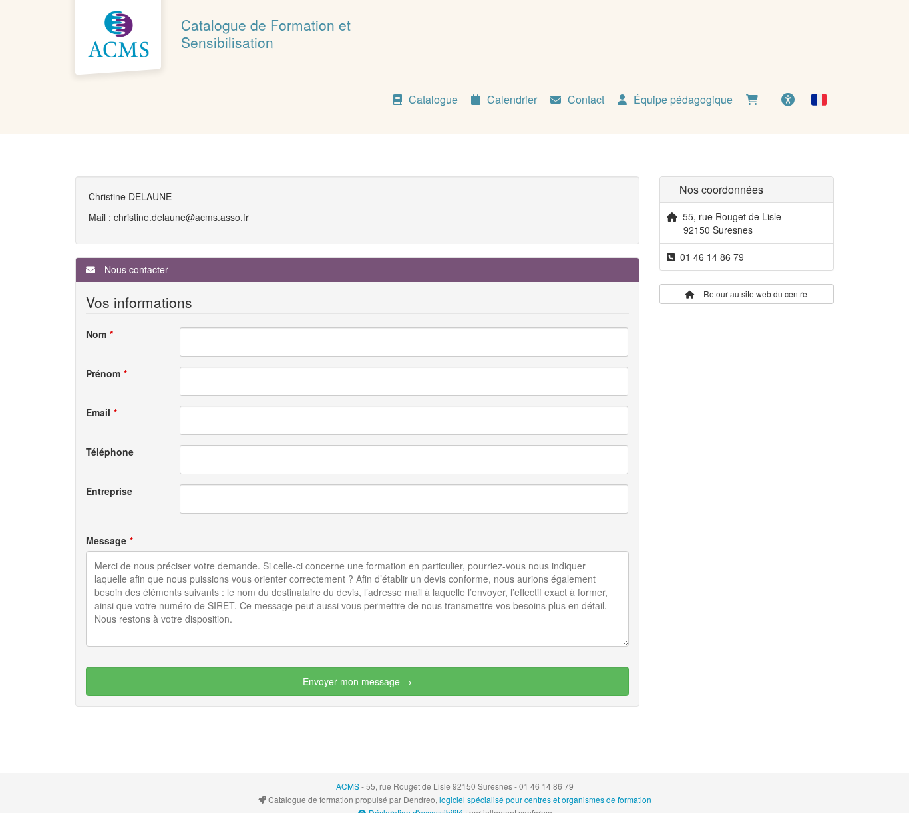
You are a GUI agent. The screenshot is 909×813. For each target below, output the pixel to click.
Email (98, 412)
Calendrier (512, 99)
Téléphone (110, 451)
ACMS (347, 786)
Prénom (103, 373)
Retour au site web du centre (754, 293)
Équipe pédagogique (683, 99)
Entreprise (109, 491)
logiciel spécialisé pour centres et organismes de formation (545, 799)
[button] (819, 100)
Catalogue (433, 99)
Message (106, 540)
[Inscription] (755, 100)
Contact (586, 99)
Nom (96, 334)
